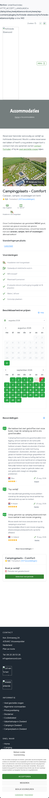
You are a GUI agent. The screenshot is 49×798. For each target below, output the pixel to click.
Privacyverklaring (11, 710)
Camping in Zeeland (13, 725)
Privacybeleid (28, 795)
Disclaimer (8, 714)
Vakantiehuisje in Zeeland (15, 721)
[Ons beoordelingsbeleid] (44, 418)
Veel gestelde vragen (14, 703)
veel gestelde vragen (28, 149)
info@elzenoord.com (12, 658)
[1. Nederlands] (40, 23)
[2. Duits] (44, 23)
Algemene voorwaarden (15, 706)
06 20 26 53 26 (13, 654)
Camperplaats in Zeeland (15, 729)
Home (17, 117)
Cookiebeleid (19, 795)
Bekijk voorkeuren (24, 789)
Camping (8, 747)
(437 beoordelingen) (26, 199)
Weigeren (24, 783)
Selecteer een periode (24, 577)
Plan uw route (9, 649)
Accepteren (25, 776)
